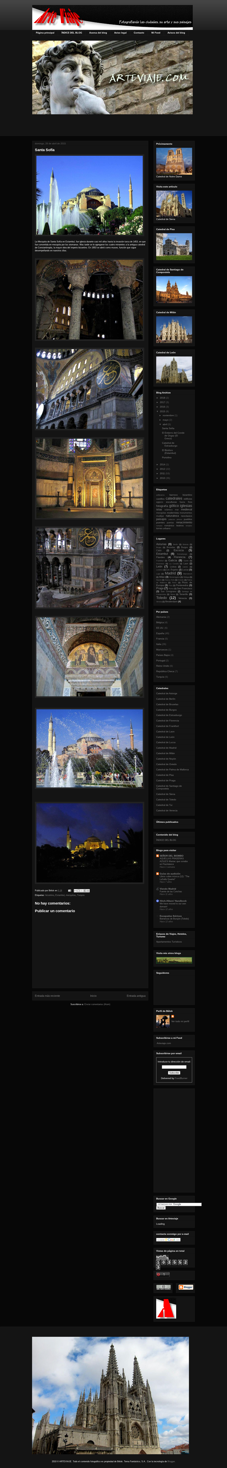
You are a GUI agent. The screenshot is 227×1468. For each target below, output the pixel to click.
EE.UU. (160, 628)
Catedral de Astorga (166, 693)
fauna (182, 502)
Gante (186, 561)
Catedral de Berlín (165, 699)
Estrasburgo (182, 554)
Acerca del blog (98, 32)
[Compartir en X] (81, 890)
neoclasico (186, 516)
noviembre (168, 415)
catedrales (174, 498)
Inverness (160, 564)
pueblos (188, 519)
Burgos (184, 547)
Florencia (179, 557)
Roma (171, 589)
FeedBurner (181, 1078)
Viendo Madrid (168, 888)
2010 (163, 478)
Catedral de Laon (165, 731)
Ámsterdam (171, 601)
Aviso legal (120, 32)
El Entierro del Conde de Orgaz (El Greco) (173, 435)
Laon (185, 563)
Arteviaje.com (163, 1043)
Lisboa (173, 567)
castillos (160, 498)
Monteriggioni (174, 577)
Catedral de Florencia (167, 720)
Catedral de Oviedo (166, 764)
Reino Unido (162, 665)
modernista (173, 512)
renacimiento (184, 522)
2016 (163, 406)
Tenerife (183, 594)
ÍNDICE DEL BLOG (71, 32)
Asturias (161, 544)
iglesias (186, 506)
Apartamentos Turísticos (169, 941)
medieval (186, 509)
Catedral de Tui (164, 805)
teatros (180, 525)
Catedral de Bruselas (167, 704)
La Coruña (174, 564)
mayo (166, 420)
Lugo (158, 574)
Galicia (172, 560)
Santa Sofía (45, 150)
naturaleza (172, 515)
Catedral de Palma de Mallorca (172, 769)
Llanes (185, 567)
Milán (162, 577)
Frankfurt (160, 561)
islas (159, 509)
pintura (179, 519)
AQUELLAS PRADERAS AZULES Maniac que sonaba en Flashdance (174, 861)
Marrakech (187, 574)
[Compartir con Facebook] (85, 890)
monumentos (186, 513)
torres (159, 528)
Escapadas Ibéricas (171, 916)
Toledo (161, 598)
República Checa (165, 671)
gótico (174, 506)
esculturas (171, 502)
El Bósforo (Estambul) (169, 451)
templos (189, 526)
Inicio (93, 995)
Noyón (159, 580)
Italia (158, 644)
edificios (188, 498)
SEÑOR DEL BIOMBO (171, 855)
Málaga (186, 577)
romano (159, 526)
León (159, 566)
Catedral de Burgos (166, 709)
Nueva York (169, 580)
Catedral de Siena (165, 794)
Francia (160, 638)
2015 (163, 411)
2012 (163, 469)
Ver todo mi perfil (180, 1021)
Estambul (59, 895)
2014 (163, 464)
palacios (172, 519)
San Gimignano (168, 591)
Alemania (161, 617)
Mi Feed (155, 32)
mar (177, 510)
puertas (170, 523)
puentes (160, 522)
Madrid (170, 573)
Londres (159, 570)
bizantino (49, 895)
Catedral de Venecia (166, 810)
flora (190, 502)
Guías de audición (170, 873)
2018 (163, 397)
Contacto (139, 32)
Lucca (185, 569)
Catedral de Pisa (165, 775)
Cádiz (159, 550)
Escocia (179, 550)
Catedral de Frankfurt (167, 726)
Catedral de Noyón (166, 758)
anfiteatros (160, 495)
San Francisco (184, 588)
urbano (166, 528)
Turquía (80, 895)
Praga (160, 588)
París (174, 583)
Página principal (45, 32)
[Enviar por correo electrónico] (75, 890)
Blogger (171, 1461)
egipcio (159, 502)
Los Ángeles (172, 570)
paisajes (161, 519)
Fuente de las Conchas (171, 891)
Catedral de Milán (165, 753)
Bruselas (171, 547)
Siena (172, 594)
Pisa (170, 585)
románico (169, 525)
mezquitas (71, 895)
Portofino (166, 457)
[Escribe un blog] (78, 890)
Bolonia (185, 544)
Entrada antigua (136, 995)
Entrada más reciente (47, 995)
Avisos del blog (176, 32)
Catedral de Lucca (165, 742)
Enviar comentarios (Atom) (97, 1004)
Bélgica (160, 622)
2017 (163, 402)
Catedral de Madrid (166, 747)
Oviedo (181, 580)
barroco (174, 494)
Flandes (160, 557)
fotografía (162, 506)
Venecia (182, 598)
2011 (163, 473)
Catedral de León (165, 737)
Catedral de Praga (165, 780)
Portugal (160, 660)
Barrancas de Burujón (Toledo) (174, 918)
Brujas (158, 547)
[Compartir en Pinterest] (88, 890)
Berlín (175, 544)
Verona (159, 602)
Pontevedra (182, 585)
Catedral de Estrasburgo (169, 444)
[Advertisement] (113, 127)
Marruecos (162, 649)
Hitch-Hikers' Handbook (173, 901)
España (160, 633)
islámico (168, 510)
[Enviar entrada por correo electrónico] (69, 890)
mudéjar (160, 516)
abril (165, 424)
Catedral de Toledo (166, 799)
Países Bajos (163, 655)
